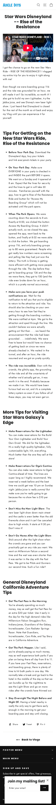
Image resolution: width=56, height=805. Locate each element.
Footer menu (13, 750)
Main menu (11, 758)
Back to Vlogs (30, 739)
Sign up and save (16, 768)
